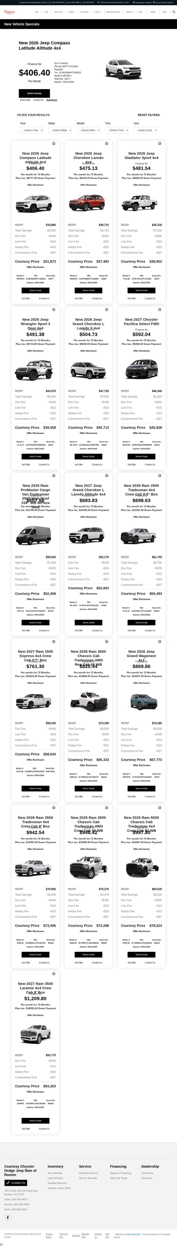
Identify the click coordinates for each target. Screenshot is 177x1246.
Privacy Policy (49, 1235)
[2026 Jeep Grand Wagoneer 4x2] (141, 701)
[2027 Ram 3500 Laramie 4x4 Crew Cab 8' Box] (35, 1034)
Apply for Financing (120, 1173)
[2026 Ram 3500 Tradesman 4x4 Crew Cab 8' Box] (35, 868)
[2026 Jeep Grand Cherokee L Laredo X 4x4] (88, 369)
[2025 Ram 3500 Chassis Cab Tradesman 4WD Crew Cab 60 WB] (88, 868)
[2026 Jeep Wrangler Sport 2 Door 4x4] (35, 369)
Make (51, 123)
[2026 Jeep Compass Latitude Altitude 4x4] (35, 203)
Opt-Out (107, 1235)
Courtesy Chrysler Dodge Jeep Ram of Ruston (22, 1235)
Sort (136, 123)
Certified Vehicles (57, 1183)
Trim (108, 123)
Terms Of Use (63, 1235)
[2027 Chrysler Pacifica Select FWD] (141, 369)
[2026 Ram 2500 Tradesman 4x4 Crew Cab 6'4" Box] (141, 535)
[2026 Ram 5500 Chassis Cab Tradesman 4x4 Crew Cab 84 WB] (141, 868)
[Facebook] (7, 1217)
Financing (118, 1166)
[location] (98, 2)
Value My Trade (118, 1178)
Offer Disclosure (35, 185)
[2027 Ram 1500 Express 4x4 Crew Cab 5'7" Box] (35, 701)
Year (23, 123)
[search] (174, 12)
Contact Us (18, 1182)
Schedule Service (88, 1173)
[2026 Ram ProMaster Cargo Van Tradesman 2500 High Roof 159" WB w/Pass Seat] (35, 535)
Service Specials (88, 1178)
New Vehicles (55, 1173)
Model (81, 123)
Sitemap (76, 1235)
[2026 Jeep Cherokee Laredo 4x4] (88, 203)
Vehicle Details (34, 93)
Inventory (55, 1166)
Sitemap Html (85, 1235)
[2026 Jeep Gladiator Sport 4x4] (141, 203)
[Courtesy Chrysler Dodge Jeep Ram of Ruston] (9, 11)
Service (85, 1166)
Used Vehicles (55, 1178)
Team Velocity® (133, 1234)
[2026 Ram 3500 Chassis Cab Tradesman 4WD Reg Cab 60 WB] (88, 701)
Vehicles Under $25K (59, 1188)
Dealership (150, 1166)
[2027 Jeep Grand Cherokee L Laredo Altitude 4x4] (88, 535)
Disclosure (51, 100)
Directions (146, 1178)
